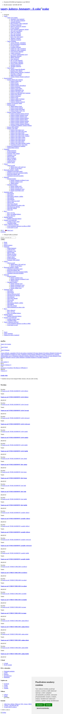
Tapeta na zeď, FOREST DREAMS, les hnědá (14, 599)
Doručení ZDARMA (9, 2)
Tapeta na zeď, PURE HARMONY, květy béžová (14, 397)
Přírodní (25, 367)
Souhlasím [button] (40, 705)
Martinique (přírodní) (19, 356)
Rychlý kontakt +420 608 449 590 (13, 5)
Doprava (6, 674)
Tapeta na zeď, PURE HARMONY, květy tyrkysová (15, 424)
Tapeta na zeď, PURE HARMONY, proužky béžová (15, 532)
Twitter (6, 685)
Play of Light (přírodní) (51, 356)
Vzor (2, 366)
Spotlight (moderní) (31, 357)
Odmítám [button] (48, 705)
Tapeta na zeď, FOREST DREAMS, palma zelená (15, 640)
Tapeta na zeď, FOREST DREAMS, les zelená (14, 586)
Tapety (5, 332)
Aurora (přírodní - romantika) (9, 353)
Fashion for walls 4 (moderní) (11, 335)
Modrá (3, 365)
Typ (2, 360)
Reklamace (7, 677)
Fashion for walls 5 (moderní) (19, 354)
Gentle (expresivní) (47, 354)
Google (6, 686)
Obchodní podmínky (9, 671)
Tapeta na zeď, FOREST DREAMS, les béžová (14, 572)
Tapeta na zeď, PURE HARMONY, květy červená (15, 410)
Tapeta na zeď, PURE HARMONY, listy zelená (14, 464)
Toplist (5, 696)
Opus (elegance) (40, 356)
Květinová (18, 367)
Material (3, 369)
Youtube (6, 688)
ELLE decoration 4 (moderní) (25, 353)
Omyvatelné (5, 362)
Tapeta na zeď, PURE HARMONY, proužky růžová (15, 518)
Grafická (11, 367)
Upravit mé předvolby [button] (43, 708)
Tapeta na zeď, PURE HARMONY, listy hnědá (14, 505)
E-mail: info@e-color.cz (10, 707)
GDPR (6, 673)
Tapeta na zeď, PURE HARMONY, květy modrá (14, 437)
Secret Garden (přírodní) (18, 357)
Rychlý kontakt (8, 665)
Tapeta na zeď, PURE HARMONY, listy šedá (13, 491)
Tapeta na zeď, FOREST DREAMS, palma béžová (15, 626)
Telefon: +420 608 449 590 (11, 705)
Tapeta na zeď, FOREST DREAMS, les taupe (13, 613)
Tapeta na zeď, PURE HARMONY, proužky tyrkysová (16, 545)
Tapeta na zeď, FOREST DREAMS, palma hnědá (15, 653)
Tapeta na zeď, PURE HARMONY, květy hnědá (14, 451)
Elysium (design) (39, 353)
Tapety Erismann (8, 333)
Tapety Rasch (4, 347)
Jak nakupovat (7, 675)
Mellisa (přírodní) (30, 356)
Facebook (6, 683)
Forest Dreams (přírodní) (35, 354)
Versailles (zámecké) (43, 357)
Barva (2, 363)
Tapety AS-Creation (6, 344)
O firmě (6, 663)
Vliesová (4, 370)
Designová (4, 367)
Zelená (8, 365)
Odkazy (6, 694)
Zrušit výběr (4, 375)
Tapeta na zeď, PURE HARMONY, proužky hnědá (15, 559)
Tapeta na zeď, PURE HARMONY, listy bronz (14, 478)
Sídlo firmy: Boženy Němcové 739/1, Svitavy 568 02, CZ (19, 704)
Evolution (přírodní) (49, 353)
